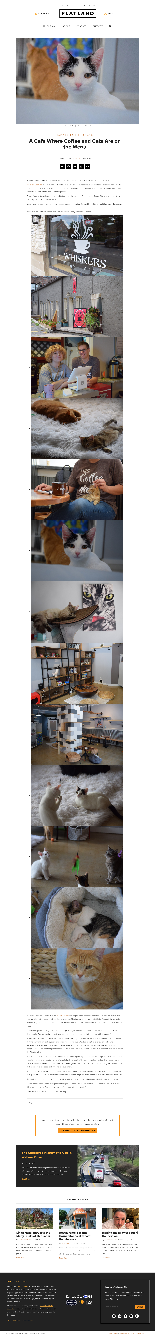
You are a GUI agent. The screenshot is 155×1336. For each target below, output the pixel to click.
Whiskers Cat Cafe (34, 184)
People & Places (83, 134)
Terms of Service (141, 1333)
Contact (81, 26)
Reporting (49, 26)
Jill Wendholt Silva (25, 1240)
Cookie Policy (131, 1333)
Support (98, 26)
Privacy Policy (123, 1333)
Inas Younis (77, 158)
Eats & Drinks (65, 134)
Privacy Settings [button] (113, 1333)
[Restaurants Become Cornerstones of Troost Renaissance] (77, 1218)
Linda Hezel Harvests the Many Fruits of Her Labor (33, 1234)
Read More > (21, 1257)
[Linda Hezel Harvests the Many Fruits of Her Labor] (34, 1218)
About (66, 26)
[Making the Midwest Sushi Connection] (120, 1218)
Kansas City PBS (22, 1286)
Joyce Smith (66, 1243)
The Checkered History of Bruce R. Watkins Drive (47, 1154)
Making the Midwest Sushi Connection (120, 1234)
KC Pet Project (63, 1015)
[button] (57, 26)
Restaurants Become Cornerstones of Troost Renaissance (74, 1236)
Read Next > (27, 1179)
